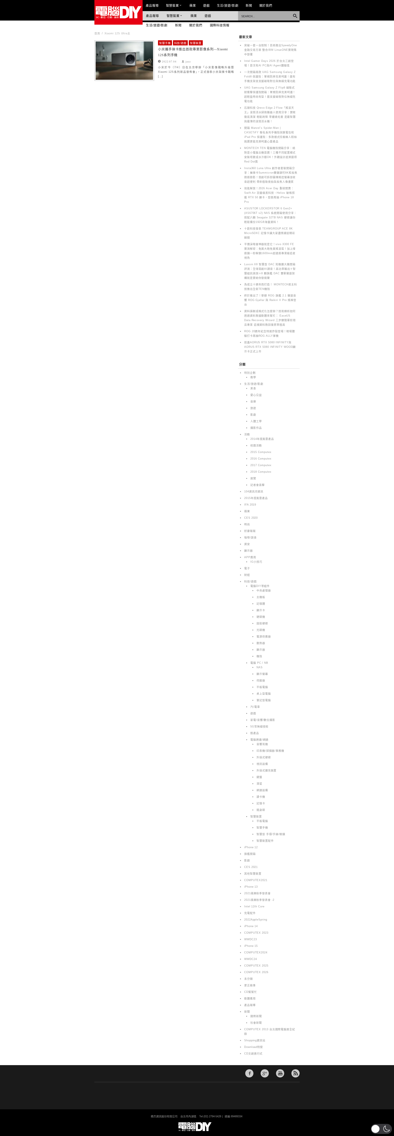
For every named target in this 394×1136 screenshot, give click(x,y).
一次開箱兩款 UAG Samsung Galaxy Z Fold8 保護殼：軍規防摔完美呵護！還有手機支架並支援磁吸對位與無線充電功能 (270, 76)
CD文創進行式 (253, 1053)
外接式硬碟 (264, 757)
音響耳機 (262, 744)
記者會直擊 (257, 484)
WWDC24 (250, 959)
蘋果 (192, 5)
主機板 (261, 597)
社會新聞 (256, 1022)
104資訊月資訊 (253, 491)
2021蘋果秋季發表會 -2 (259, 899)
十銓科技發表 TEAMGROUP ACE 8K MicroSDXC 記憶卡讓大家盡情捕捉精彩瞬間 (269, 233)
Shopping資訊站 (254, 1040)
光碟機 (261, 629)
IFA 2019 (250, 504)
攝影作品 (256, 427)
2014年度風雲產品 (262, 438)
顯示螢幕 (262, 673)
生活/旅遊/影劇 (227, 5)
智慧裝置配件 (265, 840)
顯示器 (248, 550)
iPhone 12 (251, 847)
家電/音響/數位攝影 (262, 719)
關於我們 (266, 5)
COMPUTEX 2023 (256, 932)
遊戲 (206, 5)
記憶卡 (261, 803)
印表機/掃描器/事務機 (270, 750)
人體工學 (256, 421)
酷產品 (254, 733)
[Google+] (265, 1073)
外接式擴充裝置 (266, 770)
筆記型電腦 (264, 700)
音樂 (253, 401)
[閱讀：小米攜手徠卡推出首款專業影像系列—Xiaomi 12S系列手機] (124, 60)
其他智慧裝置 (252, 873)
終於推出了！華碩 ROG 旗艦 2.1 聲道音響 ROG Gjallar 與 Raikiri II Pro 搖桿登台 (270, 300)
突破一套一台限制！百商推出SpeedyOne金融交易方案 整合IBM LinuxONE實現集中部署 (270, 50)
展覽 (253, 478)
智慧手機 (165, 43)
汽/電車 (255, 706)
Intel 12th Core (254, 906)
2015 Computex (260, 452)
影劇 (253, 414)
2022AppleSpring (255, 919)
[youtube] (280, 1073)
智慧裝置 (172, 5)
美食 (253, 388)
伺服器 (261, 680)
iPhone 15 (251, 945)
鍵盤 (259, 777)
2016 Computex (260, 458)
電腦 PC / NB (259, 662)
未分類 (248, 978)
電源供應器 (264, 636)
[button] (381, 1129)
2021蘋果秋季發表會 (257, 893)
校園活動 (256, 445)
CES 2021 (251, 867)
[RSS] (295, 1073)
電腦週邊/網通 (259, 739)
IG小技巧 (256, 561)
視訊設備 (262, 763)
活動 (247, 434)
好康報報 (250, 530)
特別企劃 (250, 372)
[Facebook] (249, 1073)
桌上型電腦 (264, 693)
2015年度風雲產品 (256, 498)
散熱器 (261, 643)
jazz (188, 61)
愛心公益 (256, 394)
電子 (247, 568)
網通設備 (262, 790)
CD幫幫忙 (250, 991)
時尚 (247, 524)
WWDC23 (250, 939)
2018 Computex (260, 471)
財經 (247, 574)
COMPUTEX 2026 (256, 972)
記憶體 (261, 603)
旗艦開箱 (250, 853)
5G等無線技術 (259, 726)
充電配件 (250, 913)
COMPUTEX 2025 (256, 965)
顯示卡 (261, 610)
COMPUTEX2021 (255, 880)
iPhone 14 (251, 926)
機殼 (259, 656)
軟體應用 (250, 998)
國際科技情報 (219, 25)
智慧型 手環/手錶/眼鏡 (271, 834)
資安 (247, 544)
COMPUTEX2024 (255, 952)
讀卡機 (261, 796)
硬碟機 (261, 616)
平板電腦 (262, 687)
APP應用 (250, 557)
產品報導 (152, 5)
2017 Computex (260, 465)
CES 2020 (251, 517)
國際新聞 (256, 1016)
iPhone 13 (251, 886)
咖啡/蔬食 (250, 537)
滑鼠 (259, 783)
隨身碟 (261, 809)
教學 (253, 377)
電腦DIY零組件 (260, 586)
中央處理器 (264, 590)
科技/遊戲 (180, 43)
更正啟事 (250, 985)
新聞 (249, 5)
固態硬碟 (262, 623)
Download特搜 (253, 1046)
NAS (260, 667)
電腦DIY (118, 12)
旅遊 (253, 408)
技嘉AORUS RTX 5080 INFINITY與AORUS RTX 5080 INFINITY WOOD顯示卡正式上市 (270, 347)
